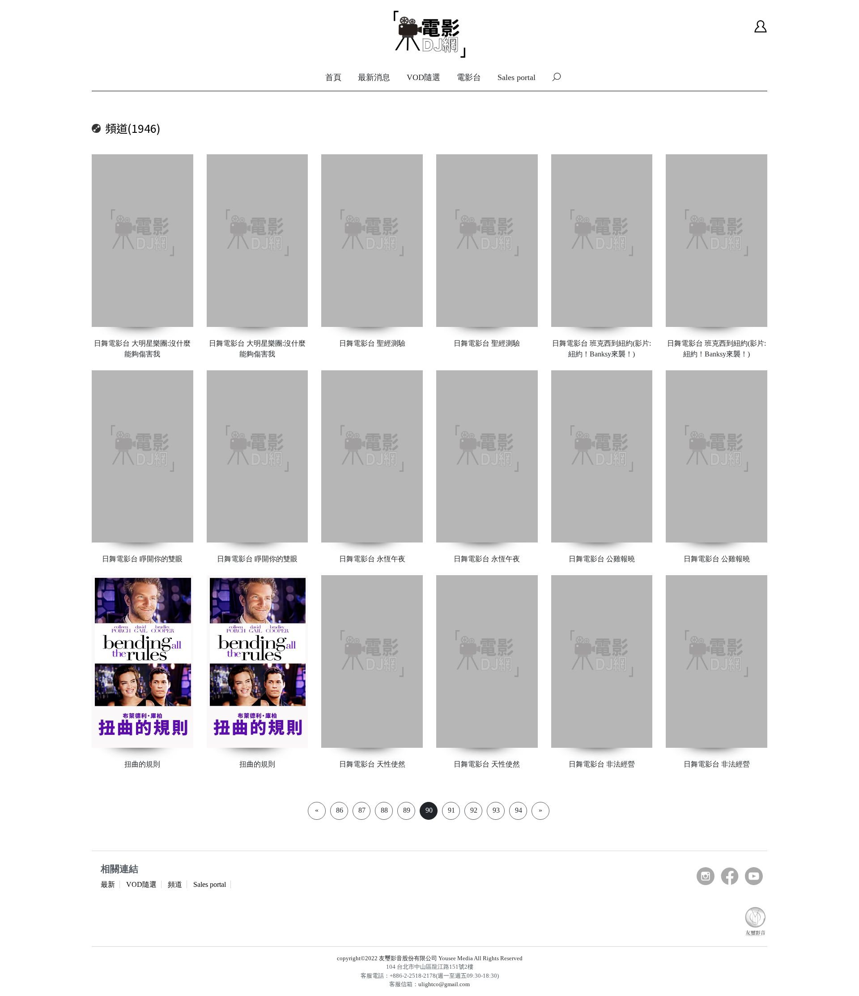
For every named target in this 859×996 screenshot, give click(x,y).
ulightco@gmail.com (444, 984)
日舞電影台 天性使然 (372, 764)
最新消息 (374, 77)
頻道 (175, 884)
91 (451, 810)
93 (496, 810)
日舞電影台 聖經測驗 (372, 343)
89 (406, 810)
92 (473, 810)
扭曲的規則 (142, 764)
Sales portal (517, 77)
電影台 (469, 77)
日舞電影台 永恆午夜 (372, 559)
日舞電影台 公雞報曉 (602, 559)
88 (384, 810)
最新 (108, 884)
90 (429, 810)
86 (339, 810)
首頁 (333, 77)
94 (518, 810)
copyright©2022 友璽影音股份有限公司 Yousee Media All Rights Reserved (430, 958)
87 (362, 810)
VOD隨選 (423, 77)
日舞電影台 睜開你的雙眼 (142, 559)
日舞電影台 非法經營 (602, 764)
